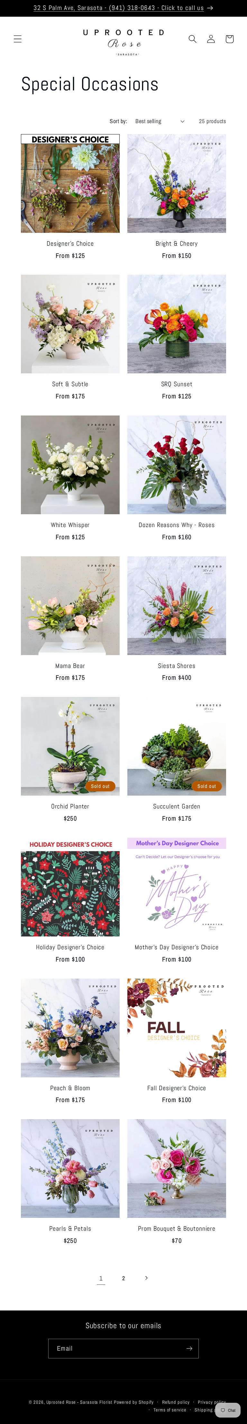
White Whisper (70, 525)
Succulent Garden (176, 806)
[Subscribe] (189, 1348)
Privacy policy (212, 1402)
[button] (17, 39)
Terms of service (170, 1410)
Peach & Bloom (70, 1088)
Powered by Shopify (134, 1402)
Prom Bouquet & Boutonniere (176, 1229)
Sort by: (118, 121)
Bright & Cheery (177, 244)
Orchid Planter (70, 806)
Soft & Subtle (70, 384)
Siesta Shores (177, 666)
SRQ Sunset (177, 384)
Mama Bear (70, 666)
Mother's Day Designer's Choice (177, 947)
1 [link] (101, 1278)
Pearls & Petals (70, 1229)
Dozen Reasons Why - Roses (177, 525)
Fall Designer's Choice (176, 1088)
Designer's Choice (70, 244)
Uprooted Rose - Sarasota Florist (79, 1402)
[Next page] (146, 1278)
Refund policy (176, 1402)
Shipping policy (210, 1410)
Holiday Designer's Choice (70, 947)
